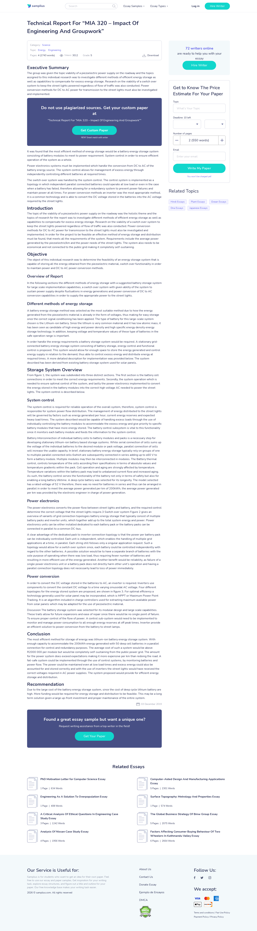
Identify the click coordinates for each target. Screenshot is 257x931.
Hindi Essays (178, 201)
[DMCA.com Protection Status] (151, 910)
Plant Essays (198, 201)
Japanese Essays (199, 208)
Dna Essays (177, 208)
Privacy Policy (217, 916)
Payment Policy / (202, 916)
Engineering (54, 50)
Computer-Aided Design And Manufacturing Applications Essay (187, 781)
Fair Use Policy (223, 912)
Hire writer (217, 6)
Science (46, 45)
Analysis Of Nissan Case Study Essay (64, 832)
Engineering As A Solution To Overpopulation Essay (73, 797)
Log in (195, 6)
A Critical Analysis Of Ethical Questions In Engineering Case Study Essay (79, 816)
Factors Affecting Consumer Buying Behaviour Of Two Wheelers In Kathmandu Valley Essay (185, 834)
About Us (145, 869)
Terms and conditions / (204, 912)
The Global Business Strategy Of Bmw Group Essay (183, 814)
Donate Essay (147, 885)
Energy (41, 50)
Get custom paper (94, 130)
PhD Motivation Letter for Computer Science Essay (72, 779)
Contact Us (146, 877)
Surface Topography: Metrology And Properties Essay (185, 797)
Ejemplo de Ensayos (151, 892)
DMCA (143, 900)
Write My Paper (199, 168)
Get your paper (94, 736)
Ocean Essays (218, 201)
